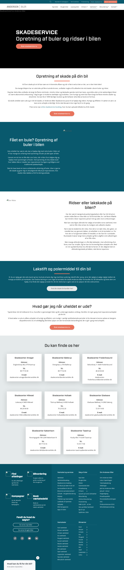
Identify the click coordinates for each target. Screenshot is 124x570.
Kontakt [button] (113, 7)
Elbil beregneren (62, 507)
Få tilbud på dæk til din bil (65, 486)
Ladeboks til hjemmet (64, 502)
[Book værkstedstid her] (29, 496)
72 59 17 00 (81, 444)
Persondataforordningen (108, 499)
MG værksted (61, 549)
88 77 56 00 (62, 371)
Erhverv (81, 491)
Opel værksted (62, 551)
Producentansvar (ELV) (107, 504)
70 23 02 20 (62, 409)
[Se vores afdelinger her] (8, 474)
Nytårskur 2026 (84, 512)
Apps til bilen (61, 509)
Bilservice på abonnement (65, 491)
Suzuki (81, 540)
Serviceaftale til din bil (64, 488)
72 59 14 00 (100, 409)
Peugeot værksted (63, 538)
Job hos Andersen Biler (107, 488)
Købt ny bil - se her (85, 504)
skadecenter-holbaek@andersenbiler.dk (62, 415)
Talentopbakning (105, 483)
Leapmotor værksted (64, 554)
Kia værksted (61, 536)
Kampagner (18, 496)
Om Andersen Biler (106, 478)
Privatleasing (83, 488)
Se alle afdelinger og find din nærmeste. (17, 483)
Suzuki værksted (62, 541)
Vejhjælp (60, 504)
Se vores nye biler (25, 525)
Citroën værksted (62, 533)
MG (80, 547)
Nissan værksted (62, 530)
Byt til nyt (82, 510)
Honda (81, 545)
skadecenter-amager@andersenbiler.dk (24, 377)
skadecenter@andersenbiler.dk (62, 377)
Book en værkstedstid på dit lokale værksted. (39, 505)
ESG (101, 502)
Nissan (81, 529)
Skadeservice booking (64, 483)
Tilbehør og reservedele (65, 499)
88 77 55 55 (43, 444)
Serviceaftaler (75, 1)
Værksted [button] (93, 7)
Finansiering (85, 1)
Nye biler (55, 7)
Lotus (80, 555)
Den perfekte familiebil (86, 507)
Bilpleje (59, 496)
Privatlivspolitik (105, 496)
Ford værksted (62, 528)
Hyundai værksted (63, 557)
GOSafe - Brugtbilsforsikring (66, 494)
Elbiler (81, 483)
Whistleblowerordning (107, 507)
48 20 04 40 (100, 371)
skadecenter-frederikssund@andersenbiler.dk (100, 378)
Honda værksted (62, 546)
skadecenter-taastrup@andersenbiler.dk (81, 450)
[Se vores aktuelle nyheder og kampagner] (8, 496)
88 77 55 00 (24, 371)
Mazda (81, 542)
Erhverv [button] (83, 7)
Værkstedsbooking (63, 480)
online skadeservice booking (51, 107)
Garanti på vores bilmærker (87, 494)
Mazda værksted (62, 544)
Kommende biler (84, 486)
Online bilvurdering (85, 499)
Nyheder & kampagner (61, 1)
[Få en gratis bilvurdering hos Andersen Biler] (29, 474)
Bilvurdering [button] (104, 7)
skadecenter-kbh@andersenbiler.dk (43, 450)
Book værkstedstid (110, 2)
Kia (80, 534)
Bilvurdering (39, 474)
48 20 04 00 (24, 409)
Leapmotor (82, 552)
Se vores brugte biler (25, 530)
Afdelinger (103, 486)
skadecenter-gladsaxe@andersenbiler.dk (100, 415)
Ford (80, 527)
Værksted (60, 478)
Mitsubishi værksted (64, 559)
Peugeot (81, 537)
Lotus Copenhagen (106, 480)
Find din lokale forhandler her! (62, 288)
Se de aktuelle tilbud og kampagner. (16, 502)
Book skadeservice (96, 2)
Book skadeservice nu (29, 46)
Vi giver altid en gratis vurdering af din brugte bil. (39, 480)
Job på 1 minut (104, 491)
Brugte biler (64, 7)
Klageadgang (104, 494)
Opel (80, 550)
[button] (19, 565)
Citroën (81, 532)
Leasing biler (75, 7)
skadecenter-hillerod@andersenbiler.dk (24, 415)
